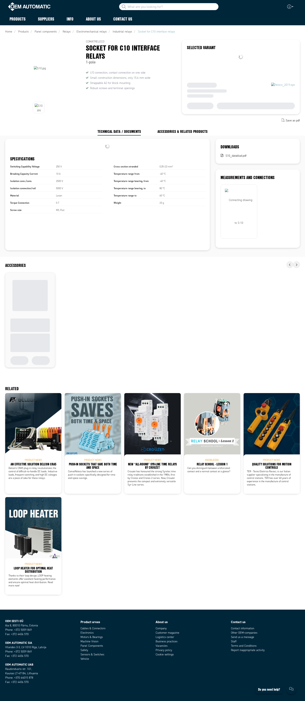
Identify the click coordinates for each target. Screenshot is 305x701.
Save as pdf (293, 120)
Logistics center (165, 637)
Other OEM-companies (244, 632)
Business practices (166, 641)
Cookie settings (165, 654)
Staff (234, 641)
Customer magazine (167, 632)
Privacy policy (164, 650)
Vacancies (161, 646)
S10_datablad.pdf (236, 155)
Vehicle (85, 659)
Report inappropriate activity (248, 650)
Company (161, 628)
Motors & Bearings (92, 637)
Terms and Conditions (243, 646)
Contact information (242, 628)
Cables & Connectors (93, 628)
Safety (84, 650)
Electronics (87, 632)
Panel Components (92, 646)
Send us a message (242, 637)
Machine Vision (89, 641)
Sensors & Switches (92, 654)
